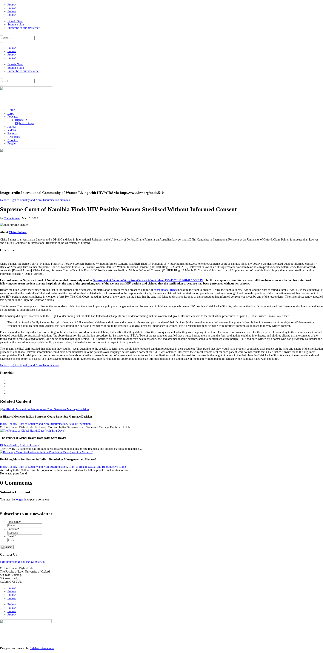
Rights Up (21, 119)
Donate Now (15, 21)
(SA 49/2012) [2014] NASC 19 (148, 280)
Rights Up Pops (24, 123)
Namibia (65, 200)
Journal (11, 126)
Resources (13, 136)
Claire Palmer (12, 218)
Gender (4, 200)
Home (11, 109)
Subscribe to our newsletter (23, 27)
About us (12, 140)
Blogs (10, 113)
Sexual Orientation (80, 423)
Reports (12, 133)
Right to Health (9, 445)
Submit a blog (15, 24)
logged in (21, 499)
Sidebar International (42, 648)
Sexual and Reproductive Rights (107, 466)
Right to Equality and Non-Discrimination (34, 200)
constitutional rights (165, 289)
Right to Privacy (29, 445)
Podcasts (12, 116)
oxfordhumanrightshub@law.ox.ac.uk (22, 561)
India (3, 423)
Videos (11, 130)
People (11, 143)
